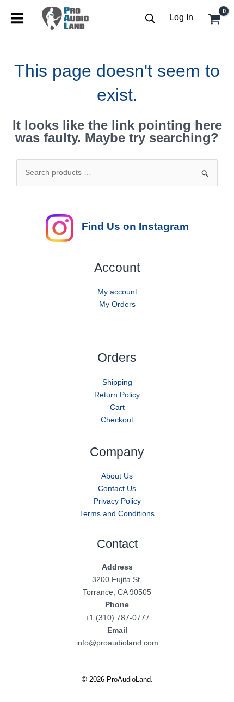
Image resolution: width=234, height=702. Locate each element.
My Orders (117, 304)
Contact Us (117, 488)
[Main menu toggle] (17, 18)
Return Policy (117, 394)
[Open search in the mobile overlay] (150, 18)
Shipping (117, 382)
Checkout (117, 419)
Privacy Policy (117, 501)
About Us (117, 475)
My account (117, 291)
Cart (117, 407)
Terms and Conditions (117, 513)
